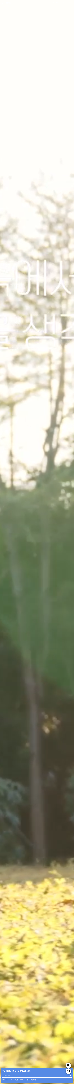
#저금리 (27, 1080)
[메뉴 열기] (70, 2)
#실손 (16, 1080)
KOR (63, 3)
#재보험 (21, 1080)
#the (12, 1080)
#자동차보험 (33, 1080)
